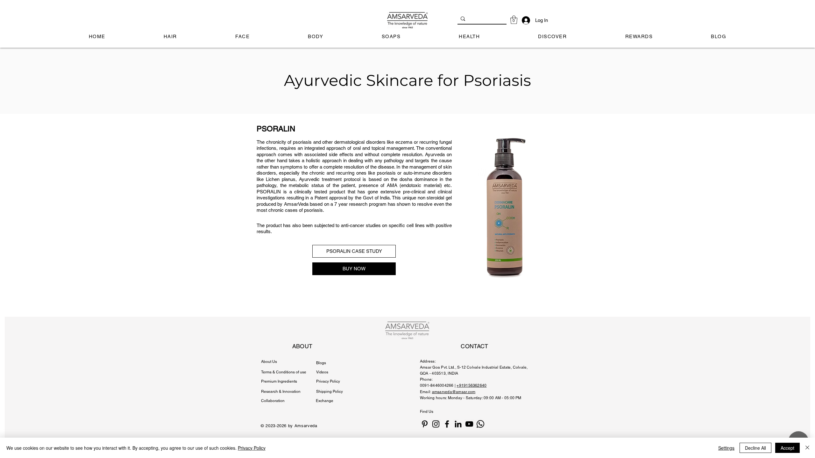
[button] (513, 20)
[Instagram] (436, 424)
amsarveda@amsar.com (454, 392)
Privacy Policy (252, 448)
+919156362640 (471, 385)
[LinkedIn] (458, 424)
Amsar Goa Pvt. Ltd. (437, 367)
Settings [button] (726, 448)
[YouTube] (469, 424)
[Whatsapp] (480, 424)
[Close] (807, 448)
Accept (787, 448)
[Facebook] (447, 424)
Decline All (755, 448)
